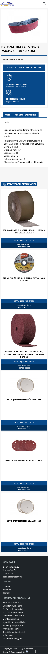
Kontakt (6, 593)
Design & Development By (14, 652)
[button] (38, 4)
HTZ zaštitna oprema (13, 612)
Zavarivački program (13, 638)
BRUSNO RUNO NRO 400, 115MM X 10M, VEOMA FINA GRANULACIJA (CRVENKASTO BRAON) (24, 354)
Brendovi (7, 589)
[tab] (7, 115)
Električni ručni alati (12, 605)
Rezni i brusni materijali (14, 632)
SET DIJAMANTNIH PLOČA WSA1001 (24, 399)
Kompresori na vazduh (13, 615)
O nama (6, 586)
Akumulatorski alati (12, 602)
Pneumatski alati (11, 628)
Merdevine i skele (11, 619)
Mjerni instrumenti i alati (14, 622)
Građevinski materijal (13, 609)
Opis (7, 114)
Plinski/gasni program (13, 625)
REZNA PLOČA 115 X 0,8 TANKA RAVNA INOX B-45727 (24, 279)
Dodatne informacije (25, 114)
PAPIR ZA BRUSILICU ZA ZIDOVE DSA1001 (24, 460)
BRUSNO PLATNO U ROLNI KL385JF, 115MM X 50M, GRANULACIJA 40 (24, 231)
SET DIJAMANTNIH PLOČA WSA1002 (24, 521)
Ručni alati (8, 635)
